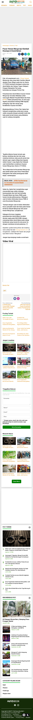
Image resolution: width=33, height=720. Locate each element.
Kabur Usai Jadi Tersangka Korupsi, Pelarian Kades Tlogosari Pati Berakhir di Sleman (9, 318)
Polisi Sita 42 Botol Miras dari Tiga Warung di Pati (17, 589)
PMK (4, 99)
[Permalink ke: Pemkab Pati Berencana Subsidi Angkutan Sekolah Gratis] (9, 374)
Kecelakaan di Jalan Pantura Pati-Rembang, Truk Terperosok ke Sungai (23, 334)
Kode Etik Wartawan (6, 716)
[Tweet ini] (22, 54)
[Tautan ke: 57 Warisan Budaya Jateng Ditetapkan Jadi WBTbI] (6, 629)
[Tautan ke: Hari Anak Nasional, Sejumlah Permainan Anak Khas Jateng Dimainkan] (6, 672)
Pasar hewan (25, 78)
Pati (3, 54)
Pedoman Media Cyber (7, 717)
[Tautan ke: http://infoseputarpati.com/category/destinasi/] (30, 598)
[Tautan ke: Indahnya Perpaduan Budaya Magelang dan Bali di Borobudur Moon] (6, 637)
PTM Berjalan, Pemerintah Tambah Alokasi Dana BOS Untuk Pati (9, 306)
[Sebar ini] (19, 54)
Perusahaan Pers (6, 714)
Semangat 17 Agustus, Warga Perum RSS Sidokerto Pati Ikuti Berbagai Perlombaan (23, 353)
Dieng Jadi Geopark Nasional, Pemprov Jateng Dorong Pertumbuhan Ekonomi (19, 644)
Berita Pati (6, 285)
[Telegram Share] (25, 54)
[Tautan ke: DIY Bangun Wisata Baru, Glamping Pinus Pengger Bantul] (16, 609)
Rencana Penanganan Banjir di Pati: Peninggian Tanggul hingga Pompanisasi (9, 334)
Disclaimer (16, 714)
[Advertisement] (16, 25)
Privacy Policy (20, 717)
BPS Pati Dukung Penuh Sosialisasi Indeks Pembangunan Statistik (24, 306)
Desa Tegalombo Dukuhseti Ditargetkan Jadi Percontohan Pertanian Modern (9, 323)
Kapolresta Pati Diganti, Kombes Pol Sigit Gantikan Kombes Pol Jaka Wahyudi (23, 367)
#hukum (5, 687)
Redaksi (28, 717)
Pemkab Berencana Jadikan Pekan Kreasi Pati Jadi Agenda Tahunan (9, 367)
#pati (4, 685)
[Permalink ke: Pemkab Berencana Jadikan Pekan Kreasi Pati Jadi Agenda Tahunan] (9, 361)
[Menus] (2, 2)
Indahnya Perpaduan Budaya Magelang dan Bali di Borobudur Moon (20, 635)
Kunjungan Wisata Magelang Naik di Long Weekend (20, 661)
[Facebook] (14, 298)
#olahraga (6, 690)
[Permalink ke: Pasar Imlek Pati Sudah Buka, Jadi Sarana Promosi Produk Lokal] (23, 468)
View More (16, 481)
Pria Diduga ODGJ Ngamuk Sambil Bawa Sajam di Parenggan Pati (23, 323)
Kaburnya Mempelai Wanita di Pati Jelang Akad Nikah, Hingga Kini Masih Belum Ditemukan (8, 329)
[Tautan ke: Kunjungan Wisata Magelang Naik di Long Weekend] (6, 663)
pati (5, 290)
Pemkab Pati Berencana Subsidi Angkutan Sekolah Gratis (22, 318)
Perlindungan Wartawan (20, 716)
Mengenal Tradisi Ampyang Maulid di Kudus (19, 653)
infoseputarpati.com (22, 230)
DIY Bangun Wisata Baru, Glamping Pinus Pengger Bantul (16, 620)
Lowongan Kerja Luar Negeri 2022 (10, 712)
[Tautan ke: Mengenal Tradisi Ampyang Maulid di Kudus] (6, 655)
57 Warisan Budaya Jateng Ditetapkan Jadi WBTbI (18, 627)
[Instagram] (18, 298)
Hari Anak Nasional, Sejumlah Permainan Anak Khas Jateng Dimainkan (19, 670)
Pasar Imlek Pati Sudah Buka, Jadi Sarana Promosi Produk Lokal (23, 329)
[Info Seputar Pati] (17, 2)
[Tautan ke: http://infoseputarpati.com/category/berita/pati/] (30, 527)
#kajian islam (7, 693)
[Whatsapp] (28, 54)
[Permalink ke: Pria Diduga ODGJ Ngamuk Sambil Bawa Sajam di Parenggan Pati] (23, 454)
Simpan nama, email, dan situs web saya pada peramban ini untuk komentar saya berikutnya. (15, 422)
